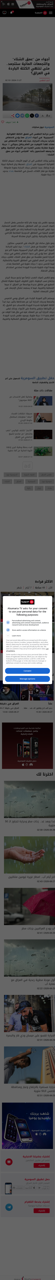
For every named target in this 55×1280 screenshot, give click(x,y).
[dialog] (27, 640)
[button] (27, 636)
